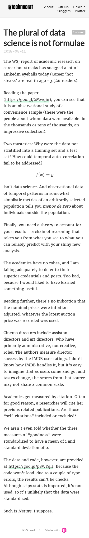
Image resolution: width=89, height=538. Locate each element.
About (48, 7)
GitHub (63, 7)
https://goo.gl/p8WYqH (31, 466)
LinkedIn (79, 7)
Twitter (80, 11)
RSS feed (28, 530)
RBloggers (63, 11)
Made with (53, 530)
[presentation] (44, 175)
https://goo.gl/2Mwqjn (27, 99)
